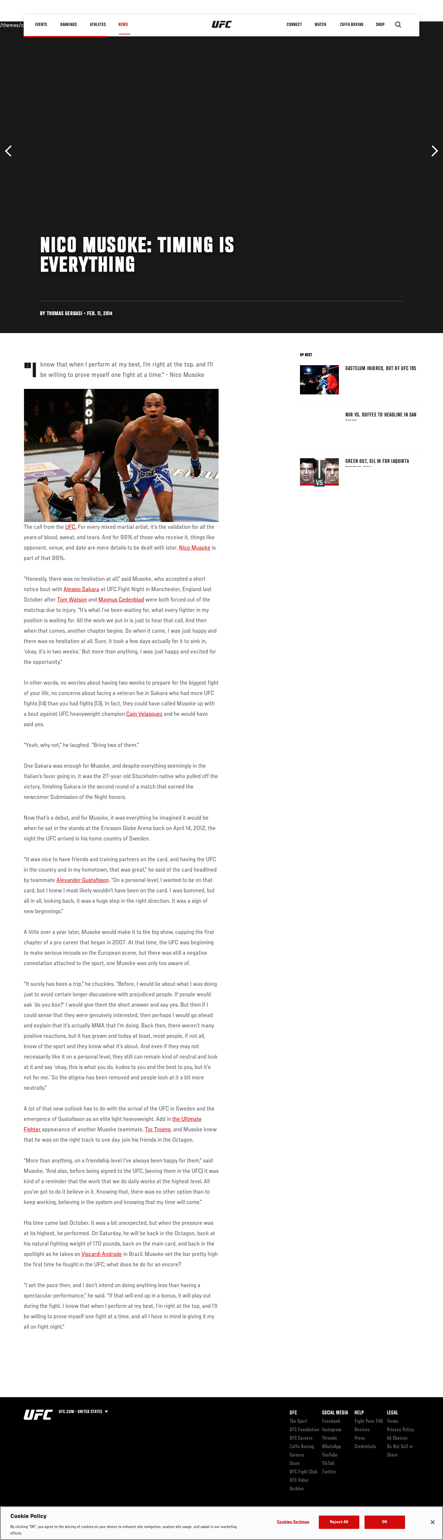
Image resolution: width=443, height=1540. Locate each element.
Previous (10, 151)
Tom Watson (72, 600)
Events (41, 24)
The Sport (298, 1421)
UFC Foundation (304, 1430)
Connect (294, 24)
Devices (362, 1430)
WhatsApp (331, 1447)
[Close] (432, 1522)
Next (432, 151)
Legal (392, 1413)
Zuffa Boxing (352, 24)
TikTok (328, 1464)
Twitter (329, 1472)
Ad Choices (397, 1438)
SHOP (380, 24)
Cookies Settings (293, 1522)
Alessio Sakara (81, 589)
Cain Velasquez (144, 714)
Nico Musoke (194, 548)
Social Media (335, 1413)
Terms (392, 1421)
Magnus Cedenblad (121, 600)
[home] (222, 24)
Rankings (69, 24)
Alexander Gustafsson (82, 880)
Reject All (339, 1522)
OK (384, 1522)
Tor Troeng (158, 1129)
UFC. (71, 527)
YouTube (330, 1455)
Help (359, 1413)
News (123, 24)
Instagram (331, 1430)
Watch (320, 24)
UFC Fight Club (303, 1472)
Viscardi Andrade (101, 1254)
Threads (329, 1438)
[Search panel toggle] (398, 25)
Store (295, 1464)
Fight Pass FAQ (368, 1421)
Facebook (331, 1421)
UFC (293, 1413)
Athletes (98, 24)
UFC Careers (301, 1438)
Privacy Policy (400, 1430)
